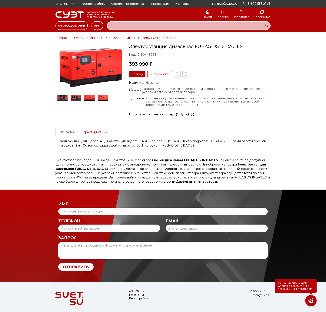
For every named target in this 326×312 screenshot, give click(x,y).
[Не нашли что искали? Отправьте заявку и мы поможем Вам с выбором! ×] (311, 300)
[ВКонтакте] (171, 114)
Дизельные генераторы (157, 38)
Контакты (182, 3)
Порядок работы (92, 3)
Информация (159, 3)
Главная (61, 38)
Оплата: (135, 89)
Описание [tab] (66, 132)
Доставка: (136, 98)
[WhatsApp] (192, 114)
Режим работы (139, 298)
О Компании (64, 3)
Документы (137, 290)
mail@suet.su (227, 3)
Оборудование (71, 25)
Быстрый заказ (160, 74)
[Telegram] (187, 114)
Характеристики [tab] (95, 132)
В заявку (137, 74)
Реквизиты (136, 294)
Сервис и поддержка (127, 3)
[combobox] (189, 25)
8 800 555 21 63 (259, 3)
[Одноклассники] (177, 114)
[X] (182, 114)
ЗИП (97, 25)
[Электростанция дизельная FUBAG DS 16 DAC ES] (89, 66)
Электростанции (118, 38)
